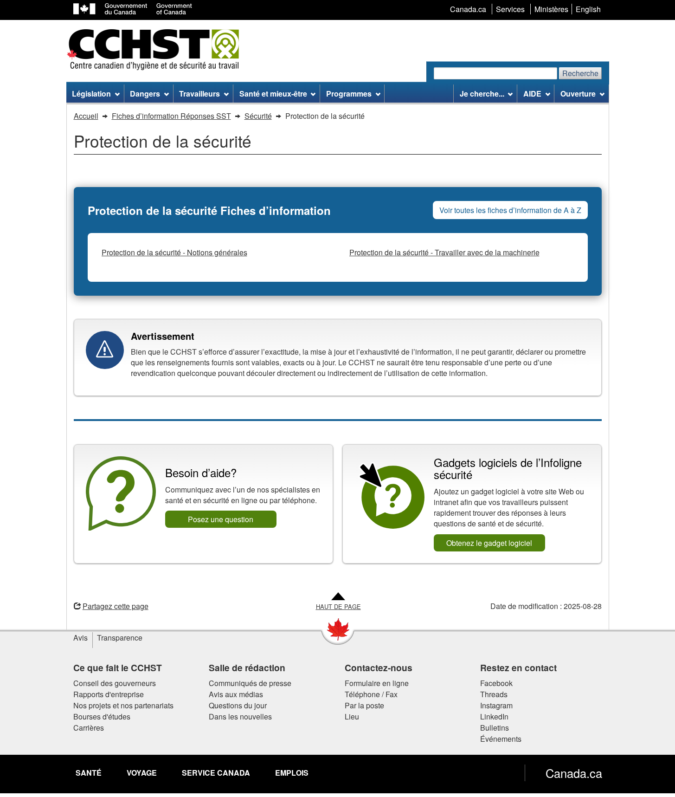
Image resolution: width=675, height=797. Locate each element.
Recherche (580, 73)
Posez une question (220, 519)
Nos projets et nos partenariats (123, 705)
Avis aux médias (236, 694)
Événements (500, 738)
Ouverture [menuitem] (578, 93)
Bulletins (494, 727)
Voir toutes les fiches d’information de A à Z (510, 210)
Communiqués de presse (250, 683)
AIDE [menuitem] (532, 93)
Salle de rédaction (247, 667)
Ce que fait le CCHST (117, 667)
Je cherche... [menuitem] (482, 93)
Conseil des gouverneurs (114, 683)
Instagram (496, 705)
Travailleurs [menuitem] (199, 93)
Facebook (496, 683)
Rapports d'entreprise (108, 694)
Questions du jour (238, 705)
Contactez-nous (378, 667)
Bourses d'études (101, 716)
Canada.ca (574, 773)
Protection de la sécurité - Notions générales (174, 252)
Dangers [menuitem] (145, 93)
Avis (80, 637)
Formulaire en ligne (377, 683)
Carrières (88, 727)
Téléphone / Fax (371, 694)
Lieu (352, 716)
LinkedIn (494, 716)
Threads (494, 694)
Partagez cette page (115, 606)
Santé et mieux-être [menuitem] (273, 93)
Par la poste (364, 705)
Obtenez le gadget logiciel (489, 543)
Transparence (119, 637)
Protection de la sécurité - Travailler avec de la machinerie (444, 252)
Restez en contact (518, 667)
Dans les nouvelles (240, 716)
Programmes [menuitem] (349, 93)
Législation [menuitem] (91, 93)
